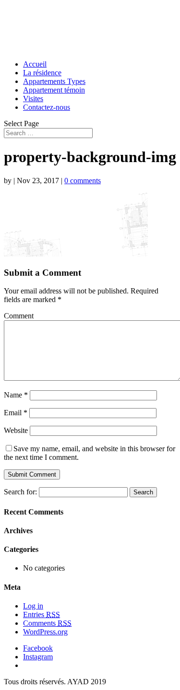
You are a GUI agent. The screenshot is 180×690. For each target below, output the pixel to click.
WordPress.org (45, 632)
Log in (33, 606)
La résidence (42, 73)
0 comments (82, 180)
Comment (19, 316)
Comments (47, 623)
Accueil (35, 64)
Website (16, 430)
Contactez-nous (46, 107)
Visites (33, 98)
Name (16, 395)
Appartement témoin (54, 90)
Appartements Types (54, 81)
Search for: (20, 492)
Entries (41, 614)
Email (15, 413)
